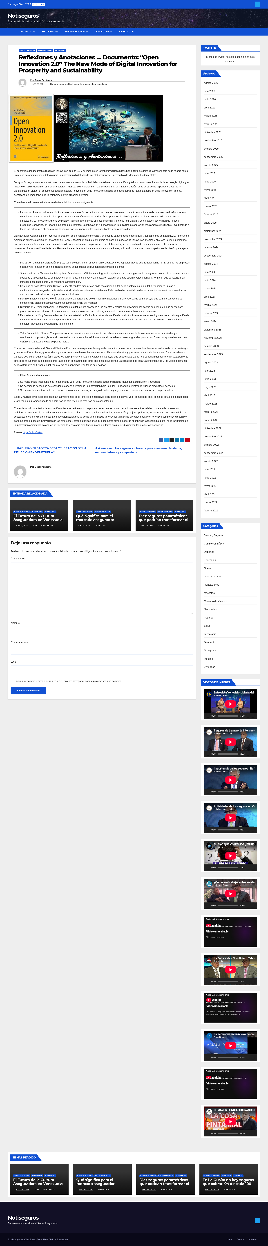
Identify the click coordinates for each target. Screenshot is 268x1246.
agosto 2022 (211, 461)
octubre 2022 (211, 444)
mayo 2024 (210, 288)
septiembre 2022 (213, 453)
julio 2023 (209, 370)
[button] (258, 31)
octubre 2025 (211, 148)
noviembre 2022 (213, 436)
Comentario (18, 558)
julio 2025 (209, 173)
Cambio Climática (214, 543)
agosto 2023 (211, 362)
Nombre (16, 623)
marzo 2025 (210, 206)
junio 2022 (210, 477)
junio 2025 (210, 181)
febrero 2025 (211, 214)
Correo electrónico (22, 642)
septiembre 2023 (213, 354)
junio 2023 (210, 379)
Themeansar (62, 1239)
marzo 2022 (210, 502)
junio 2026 (210, 99)
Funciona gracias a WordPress (22, 1239)
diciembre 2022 (212, 428)
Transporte (210, 650)
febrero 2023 (211, 412)
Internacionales (77, 31)
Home (229, 1239)
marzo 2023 (210, 403)
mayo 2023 (210, 387)
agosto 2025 (211, 165)
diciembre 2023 (212, 329)
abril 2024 (209, 296)
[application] (230, 704)
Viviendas (209, 667)
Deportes (209, 552)
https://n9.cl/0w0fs (32, 432)
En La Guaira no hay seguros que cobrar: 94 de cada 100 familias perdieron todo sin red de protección (228, 1186)
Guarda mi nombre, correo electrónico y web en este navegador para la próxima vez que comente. (68, 681)
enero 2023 (210, 420)
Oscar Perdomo (43, 80)
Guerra (208, 568)
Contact (240, 1239)
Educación (210, 560)
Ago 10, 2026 (86, 1189)
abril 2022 (209, 494)
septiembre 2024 (213, 255)
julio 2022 (209, 469)
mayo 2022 (210, 486)
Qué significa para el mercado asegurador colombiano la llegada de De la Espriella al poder (99, 522)
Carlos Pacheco (43, 525)
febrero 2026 (211, 124)
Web (13, 661)
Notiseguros (23, 16)
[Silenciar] (248, 715)
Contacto (126, 31)
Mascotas (209, 593)
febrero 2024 (211, 313)
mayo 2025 (210, 190)
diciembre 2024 (212, 231)
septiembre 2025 (213, 157)
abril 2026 (209, 107)
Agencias (101, 525)
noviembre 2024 (213, 239)
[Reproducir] (208, 715)
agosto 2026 (211, 83)
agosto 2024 (211, 264)
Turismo (208, 658)
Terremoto (209, 642)
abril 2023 (209, 395)
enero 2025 (210, 222)
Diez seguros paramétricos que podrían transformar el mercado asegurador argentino (163, 522)
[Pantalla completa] (253, 715)
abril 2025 (209, 198)
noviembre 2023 (213, 338)
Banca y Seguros (27, 50)
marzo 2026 (210, 116)
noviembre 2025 (213, 140)
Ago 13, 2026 (22, 1189)
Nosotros (28, 31)
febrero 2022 (211, 510)
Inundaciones (211, 584)
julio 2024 (209, 272)
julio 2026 (209, 91)
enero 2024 (210, 321)
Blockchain (73, 84)
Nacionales (50, 31)
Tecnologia (104, 31)
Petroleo (209, 617)
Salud (207, 626)
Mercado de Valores (215, 601)
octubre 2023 (211, 346)
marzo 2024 (210, 305)
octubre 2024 (211, 247)
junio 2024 (210, 280)
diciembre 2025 (212, 132)
